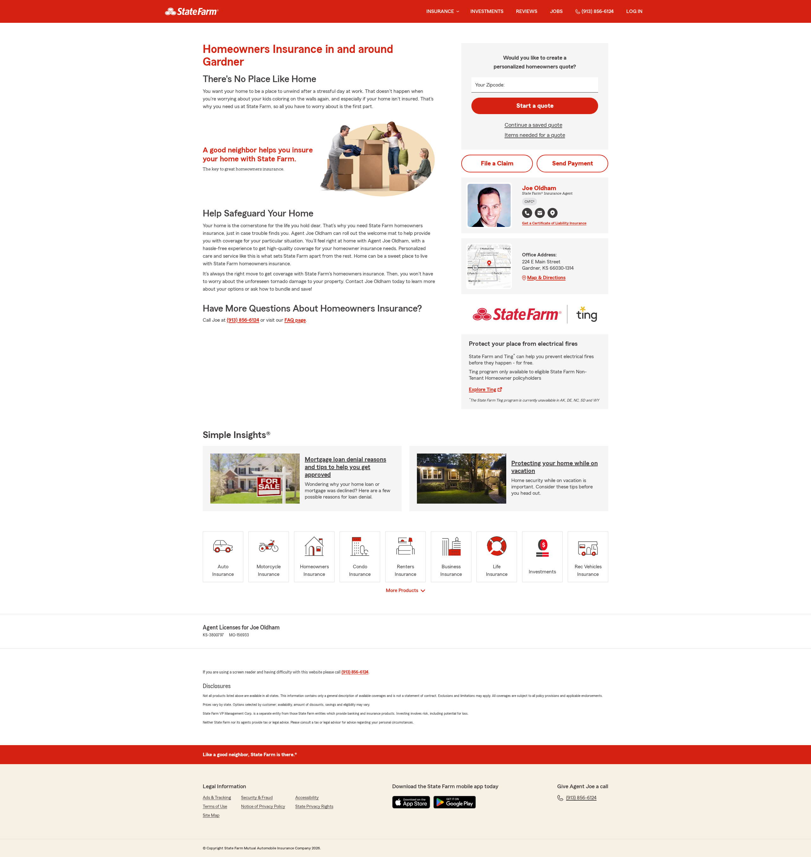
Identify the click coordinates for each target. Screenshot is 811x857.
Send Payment (572, 163)
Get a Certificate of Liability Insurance (554, 223)
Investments (486, 11)
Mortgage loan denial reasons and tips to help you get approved (345, 467)
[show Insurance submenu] (456, 11)
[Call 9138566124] (527, 213)
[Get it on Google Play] (454, 802)
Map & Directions (546, 277)
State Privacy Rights (314, 806)
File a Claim (497, 163)
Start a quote (534, 106)
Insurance (440, 11)
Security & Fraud (257, 798)
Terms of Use (215, 806)
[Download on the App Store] (411, 802)
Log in (634, 11)
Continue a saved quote (533, 125)
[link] (191, 11)
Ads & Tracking (217, 798)
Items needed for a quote (535, 135)
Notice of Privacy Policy (263, 806)
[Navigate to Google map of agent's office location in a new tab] (552, 213)
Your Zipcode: (490, 84)
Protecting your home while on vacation (554, 467)
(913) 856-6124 (598, 11)
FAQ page (295, 320)
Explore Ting (482, 389)
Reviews (526, 11)
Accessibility (307, 798)
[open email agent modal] (540, 214)
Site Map (211, 815)
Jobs (556, 11)
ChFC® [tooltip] (529, 201)
